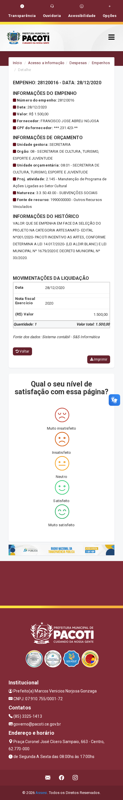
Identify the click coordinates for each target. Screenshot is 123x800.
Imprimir (100, 359)
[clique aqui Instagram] (75, 778)
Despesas (78, 63)
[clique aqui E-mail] (48, 778)
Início (17, 63)
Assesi (41, 793)
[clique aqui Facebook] (62, 778)
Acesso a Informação (46, 63)
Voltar (24, 351)
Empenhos (101, 63)
